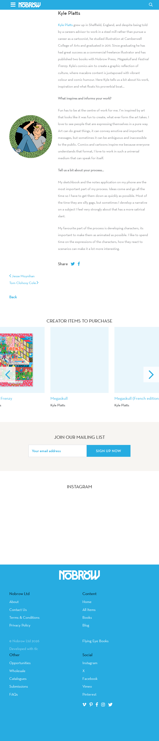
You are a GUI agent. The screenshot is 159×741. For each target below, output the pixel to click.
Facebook (90, 678)
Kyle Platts (69, 13)
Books (87, 617)
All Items (89, 609)
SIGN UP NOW (108, 450)
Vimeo (87, 686)
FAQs (13, 694)
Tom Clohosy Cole (23, 283)
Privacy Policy (19, 625)
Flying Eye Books (95, 640)
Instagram (89, 662)
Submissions (18, 686)
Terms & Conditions (24, 617)
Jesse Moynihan (23, 276)
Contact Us (18, 609)
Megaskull (59, 398)
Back (13, 296)
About (14, 601)
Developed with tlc (23, 648)
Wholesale (17, 670)
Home (87, 601)
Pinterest (89, 694)
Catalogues (18, 678)
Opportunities (20, 662)
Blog (85, 625)
